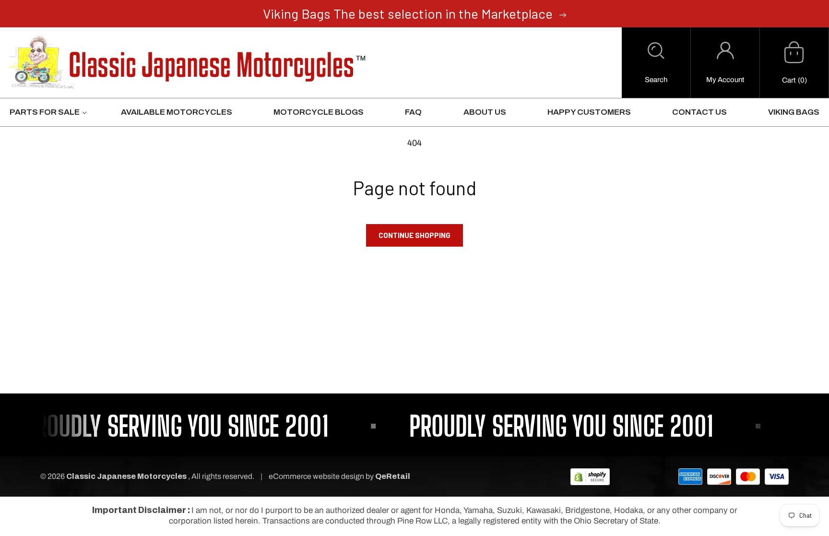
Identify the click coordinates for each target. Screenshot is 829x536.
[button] (656, 62)
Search (656, 79)
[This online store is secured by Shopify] (590, 476)
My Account (725, 79)
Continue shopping (414, 235)
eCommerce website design (317, 476)
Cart (788, 80)
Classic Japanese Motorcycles (126, 476)
